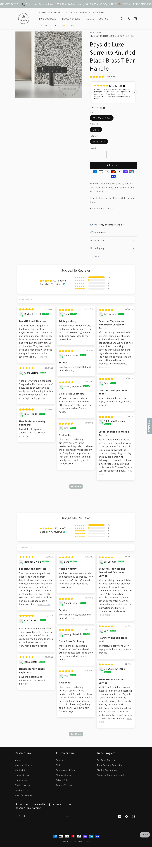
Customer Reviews (24, 765)
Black (96, 129)
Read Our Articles (23, 795)
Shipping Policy (63, 775)
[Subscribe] (67, 816)
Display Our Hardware (107, 770)
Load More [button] (76, 486)
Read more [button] (44, 356)
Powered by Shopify (84, 841)
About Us (19, 760)
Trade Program (22, 785)
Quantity (93, 148)
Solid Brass (99, 141)
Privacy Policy (62, 780)
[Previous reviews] (91, 92)
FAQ (58, 765)
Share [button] (96, 256)
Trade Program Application (110, 765)
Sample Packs (22, 775)
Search (59, 760)
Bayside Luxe (71, 841)
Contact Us (20, 770)
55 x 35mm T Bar (101, 117)
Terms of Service (64, 785)
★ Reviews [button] (149, 426)
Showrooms (21, 780)
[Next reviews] (134, 92)
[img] (26, 309)
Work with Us (21, 790)
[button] (51, 12)
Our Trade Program (106, 760)
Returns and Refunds (66, 770)
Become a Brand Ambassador (111, 775)
